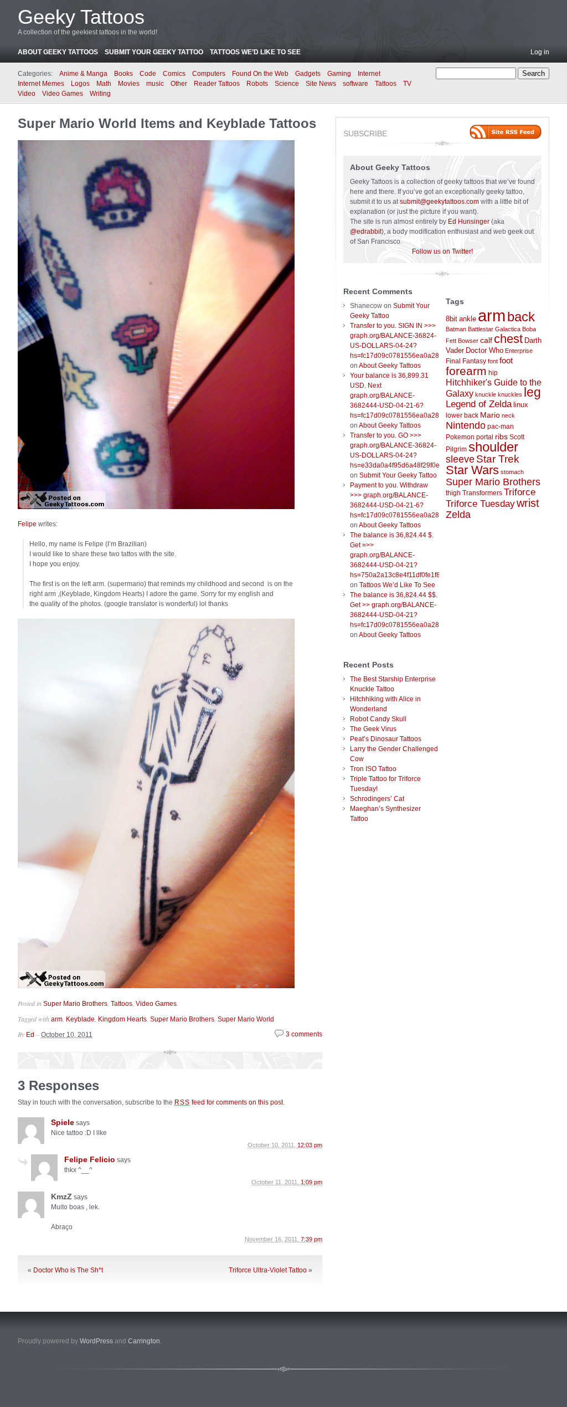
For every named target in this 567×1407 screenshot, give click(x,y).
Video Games (62, 93)
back (521, 316)
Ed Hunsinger (468, 221)
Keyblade (80, 1019)
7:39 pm (311, 1239)
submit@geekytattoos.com (439, 202)
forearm (466, 370)
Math (103, 84)
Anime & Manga (83, 74)
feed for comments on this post (228, 1102)
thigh (453, 493)
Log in (539, 52)
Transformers (482, 493)
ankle (467, 319)
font (493, 361)
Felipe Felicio (89, 1159)
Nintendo (466, 425)
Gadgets (308, 74)
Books (123, 74)
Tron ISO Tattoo (373, 769)
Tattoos (385, 84)
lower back (462, 415)
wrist (528, 503)
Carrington (144, 1341)
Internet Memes (41, 84)
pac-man (500, 426)
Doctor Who (484, 350)
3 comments (304, 1034)
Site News (321, 84)
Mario (490, 414)
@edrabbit (366, 231)
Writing (100, 93)
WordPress (96, 1341)
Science (287, 84)
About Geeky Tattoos (58, 52)
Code (148, 74)
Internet (369, 74)
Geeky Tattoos (81, 17)
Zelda (458, 514)
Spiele (62, 1122)
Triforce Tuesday (480, 504)
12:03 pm (309, 1145)
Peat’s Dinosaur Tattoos (385, 739)
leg (532, 392)
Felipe (27, 524)
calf (486, 340)
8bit (451, 319)
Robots (257, 84)
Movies (129, 84)
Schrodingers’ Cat (377, 799)
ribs (501, 436)
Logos (80, 84)
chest (508, 339)
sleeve (460, 459)
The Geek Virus (373, 729)
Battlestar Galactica (494, 329)
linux (520, 404)
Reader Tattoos (217, 84)
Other (179, 84)
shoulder (493, 447)
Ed (30, 1035)
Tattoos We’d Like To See (255, 52)
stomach (512, 472)
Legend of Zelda (479, 404)
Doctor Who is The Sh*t (68, 1270)
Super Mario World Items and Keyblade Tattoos (167, 123)
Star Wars (472, 470)
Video (26, 93)
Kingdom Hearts (122, 1019)
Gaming (339, 74)
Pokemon (460, 437)
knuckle (485, 394)
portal (484, 437)
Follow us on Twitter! (442, 251)
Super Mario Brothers (75, 1004)
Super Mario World (246, 1019)
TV (407, 84)
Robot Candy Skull (378, 719)
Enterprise (519, 350)
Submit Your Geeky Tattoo (154, 52)
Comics (174, 74)
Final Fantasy (466, 361)
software (355, 84)
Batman (456, 329)
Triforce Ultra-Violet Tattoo (268, 1270)
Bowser (468, 340)
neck (508, 415)
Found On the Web (260, 74)
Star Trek (497, 459)
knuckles (510, 394)
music (155, 84)
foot (506, 360)
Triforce (519, 491)
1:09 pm (311, 1182)
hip (493, 373)
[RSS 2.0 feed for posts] (506, 132)
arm (57, 1019)
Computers (208, 74)
